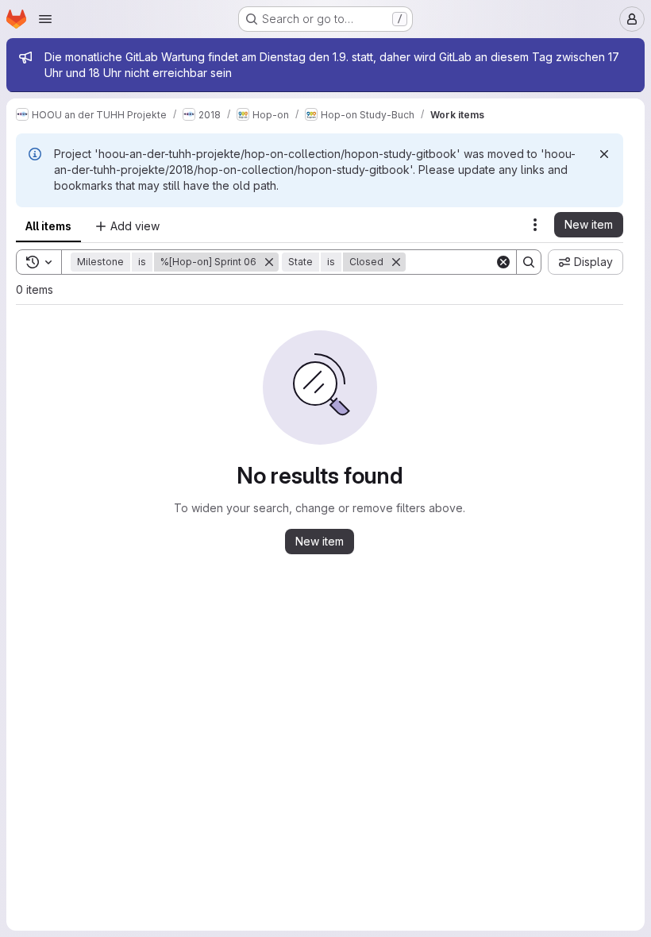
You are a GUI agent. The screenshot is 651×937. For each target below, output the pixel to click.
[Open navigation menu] (45, 19)
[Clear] (503, 262)
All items (48, 226)
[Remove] (269, 262)
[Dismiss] (604, 154)
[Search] (528, 262)
